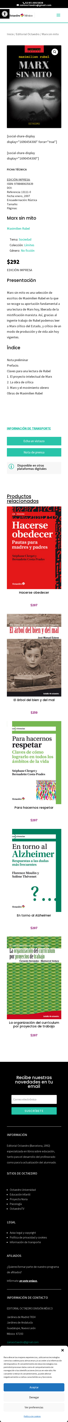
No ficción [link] (27, 250)
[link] (4, 14)
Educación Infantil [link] (20, 1194)
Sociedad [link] (25, 239)
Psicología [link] (16, 1204)
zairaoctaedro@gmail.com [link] (23, 1342)
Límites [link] (29, 245)
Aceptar (34, 1387)
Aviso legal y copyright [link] (23, 1233)
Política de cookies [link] (32, 1416)
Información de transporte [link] (25, 1242)
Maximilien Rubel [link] (18, 228)
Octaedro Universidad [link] (23, 1190)
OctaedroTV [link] (17, 1209)
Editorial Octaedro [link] (28, 34)
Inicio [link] (10, 34)
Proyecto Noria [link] (19, 1199)
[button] (62, 1350)
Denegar (34, 1397)
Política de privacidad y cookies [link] (28, 1237)
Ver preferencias (34, 1407)
